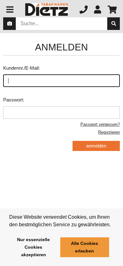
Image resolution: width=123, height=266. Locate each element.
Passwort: (13, 99)
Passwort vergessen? (100, 124)
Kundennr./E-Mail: (21, 68)
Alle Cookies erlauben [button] (84, 247)
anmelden (96, 145)
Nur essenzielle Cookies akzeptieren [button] (33, 247)
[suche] (113, 23)
